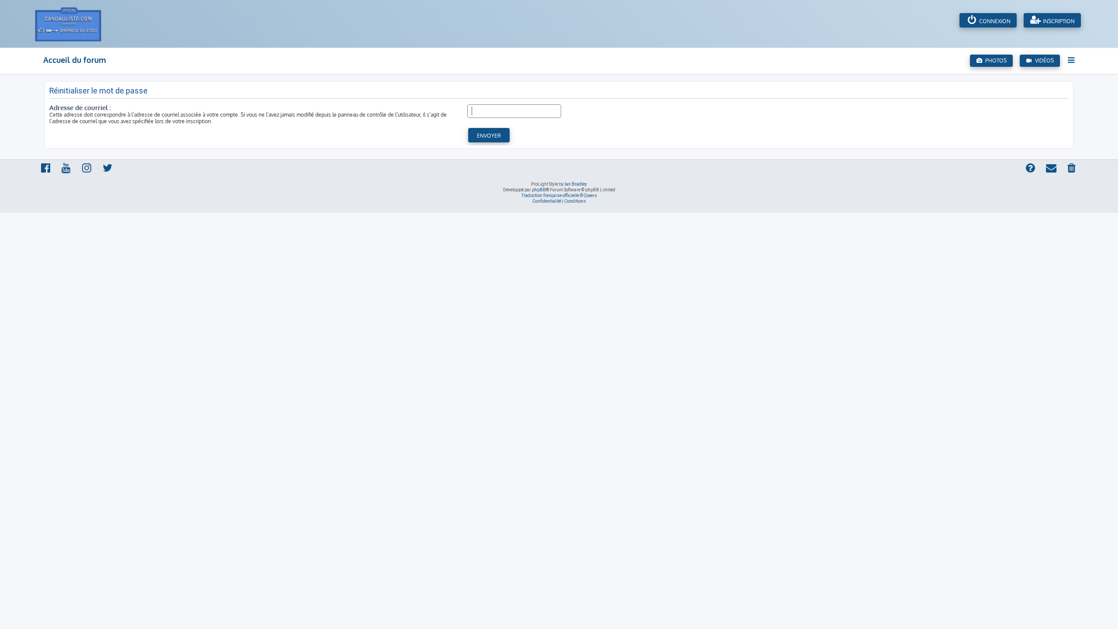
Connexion (994, 21)
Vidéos (1043, 60)
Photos (995, 60)
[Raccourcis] (1072, 60)
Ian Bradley (576, 184)
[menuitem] (1072, 168)
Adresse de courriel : (80, 107)
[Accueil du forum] (77, 23)
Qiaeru (590, 195)
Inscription (1058, 21)
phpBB (539, 189)
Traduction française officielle (550, 195)
